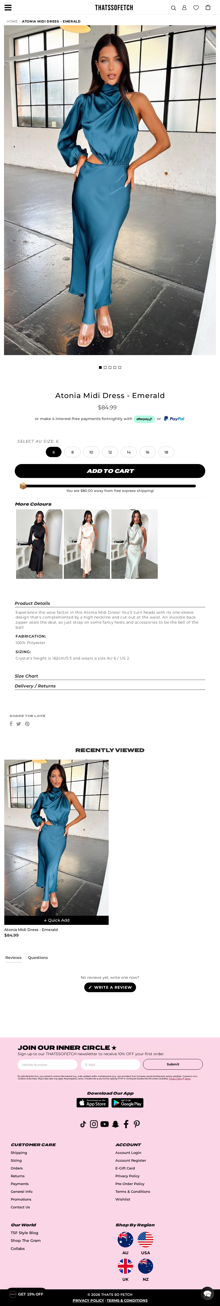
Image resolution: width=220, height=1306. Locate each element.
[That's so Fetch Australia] (125, 1240)
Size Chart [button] (26, 676)
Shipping (19, 1153)
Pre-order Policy (129, 1184)
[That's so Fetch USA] (145, 1240)
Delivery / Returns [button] (35, 686)
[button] (184, 6)
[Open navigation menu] (8, 7)
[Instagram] (94, 1125)
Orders (17, 1168)
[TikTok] (83, 1125)
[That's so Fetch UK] (125, 1266)
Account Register (130, 1160)
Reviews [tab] (13, 958)
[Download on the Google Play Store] (127, 1106)
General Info (21, 1192)
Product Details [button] (32, 603)
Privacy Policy (127, 1176)
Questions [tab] (38, 958)
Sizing (16, 1160)
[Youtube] (104, 1125)
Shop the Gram (26, 1240)
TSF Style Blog (24, 1232)
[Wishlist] (196, 7)
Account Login (128, 1153)
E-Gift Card (125, 1168)
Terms (187, 1078)
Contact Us (20, 1207)
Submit (173, 1064)
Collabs (18, 1248)
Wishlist (122, 1199)
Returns (18, 1176)
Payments (20, 1184)
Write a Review (114, 988)
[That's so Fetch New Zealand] (145, 1266)
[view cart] (208, 7)
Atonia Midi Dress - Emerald (51, 21)
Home (12, 21)
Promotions (21, 1199)
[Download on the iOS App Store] (92, 1106)
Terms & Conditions (132, 1192)
